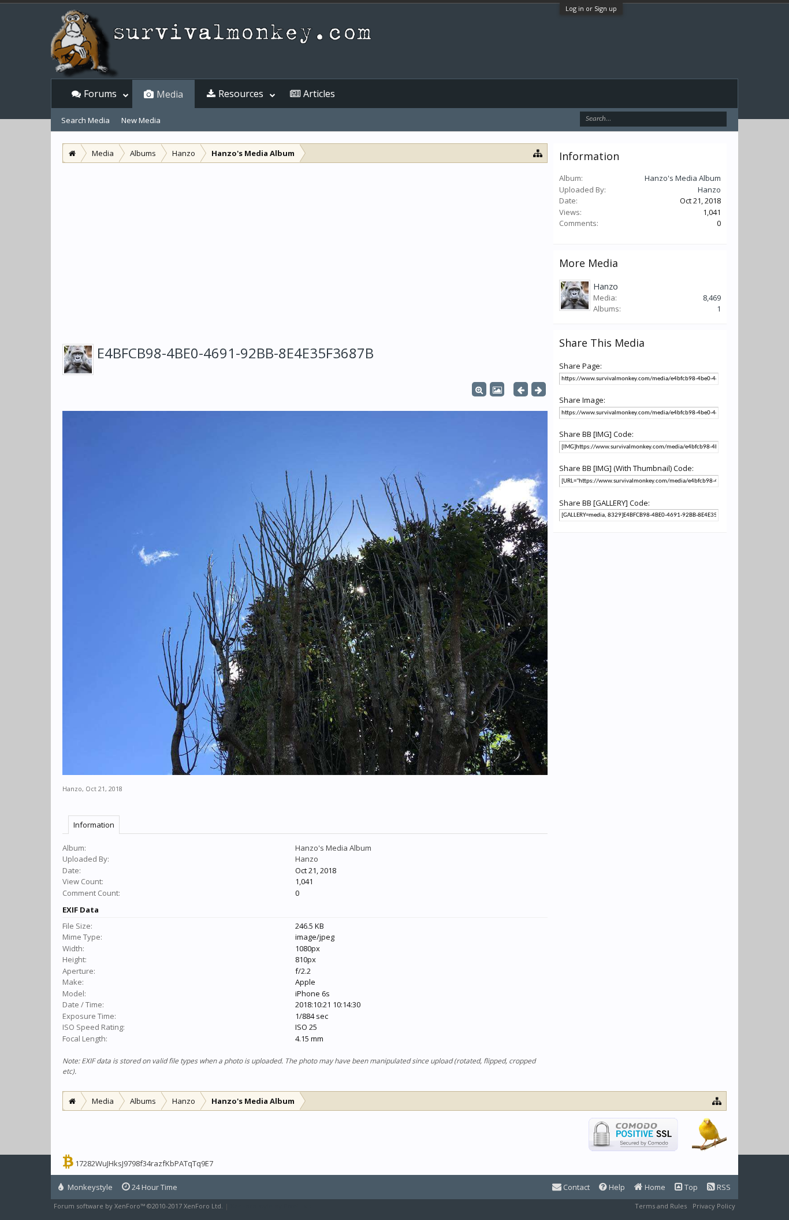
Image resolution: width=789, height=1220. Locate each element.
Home (654, 1187)
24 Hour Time (153, 1187)
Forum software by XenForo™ (138, 1206)
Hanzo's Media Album (333, 848)
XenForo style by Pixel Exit (270, 1206)
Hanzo (72, 788)
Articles (319, 93)
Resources (240, 93)
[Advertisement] (305, 250)
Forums (100, 93)
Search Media (85, 120)
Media (170, 94)
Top (690, 1187)
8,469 (712, 297)
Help (616, 1187)
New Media (141, 120)
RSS (723, 1187)
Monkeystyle (89, 1187)
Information (93, 824)
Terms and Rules (661, 1206)
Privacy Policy (714, 1206)
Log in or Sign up (591, 8)
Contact (575, 1187)
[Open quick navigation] (538, 152)
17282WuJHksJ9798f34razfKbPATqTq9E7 (144, 1163)
